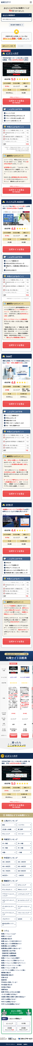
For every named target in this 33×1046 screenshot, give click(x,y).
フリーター (21, 834)
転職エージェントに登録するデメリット (13, 963)
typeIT (9, 356)
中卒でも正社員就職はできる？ (10, 1004)
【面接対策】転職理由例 (8, 953)
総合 (3, 825)
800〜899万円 (22, 871)
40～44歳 (20, 848)
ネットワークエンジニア (8, 913)
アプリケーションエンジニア (8, 894)
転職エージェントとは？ (8, 934)
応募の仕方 (4, 977)
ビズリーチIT (12, 53)
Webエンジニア (22, 889)
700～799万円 (6, 871)
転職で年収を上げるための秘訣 (10, 992)
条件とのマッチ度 (8, 46)
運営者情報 (19, 1044)
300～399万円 (6, 862)
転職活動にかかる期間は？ (9, 946)
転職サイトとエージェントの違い (11, 965)
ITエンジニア (6, 834)
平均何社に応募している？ (9, 982)
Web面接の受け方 (6, 984)
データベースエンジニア (23, 907)
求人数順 (20, 46)
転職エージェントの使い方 (9, 968)
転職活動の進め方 (6, 938)
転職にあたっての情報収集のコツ (11, 943)
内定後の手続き (6, 987)
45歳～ (4, 852)
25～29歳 (5, 843)
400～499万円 (22, 862)
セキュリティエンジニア (8, 901)
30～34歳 (20, 843)
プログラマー (6, 919)
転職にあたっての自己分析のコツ (11, 941)
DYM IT (9, 505)
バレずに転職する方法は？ (9, 994)
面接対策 (4, 980)
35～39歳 (5, 848)
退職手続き (4, 989)
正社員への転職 (6, 829)
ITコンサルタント (7, 889)
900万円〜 (5, 875)
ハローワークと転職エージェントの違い (13, 970)
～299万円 (21, 875)
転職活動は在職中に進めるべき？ (11, 948)
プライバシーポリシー (10, 1044)
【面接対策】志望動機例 (8, 955)
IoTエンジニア (22, 885)
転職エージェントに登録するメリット (12, 960)
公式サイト (13, 735)
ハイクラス (21, 825)
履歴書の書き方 (6, 972)
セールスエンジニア (23, 900)
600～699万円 (22, 866)
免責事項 (25, 1044)
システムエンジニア (23, 894)
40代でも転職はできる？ (8, 999)
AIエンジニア (6, 885)
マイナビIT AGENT (15, 202)
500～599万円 (6, 866)
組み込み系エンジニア (8, 924)
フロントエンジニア (23, 912)
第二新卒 (20, 829)
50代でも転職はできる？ (8, 1001)
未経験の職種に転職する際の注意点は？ (13, 997)
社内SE (20, 919)
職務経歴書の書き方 (7, 975)
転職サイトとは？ (6, 936)
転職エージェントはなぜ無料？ (10, 958)
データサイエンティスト (8, 907)
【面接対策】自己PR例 (8, 951)
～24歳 (20, 852)
